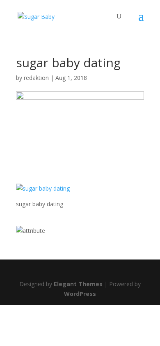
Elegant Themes (78, 284)
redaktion (36, 78)
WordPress (80, 294)
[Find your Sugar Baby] (30, 230)
